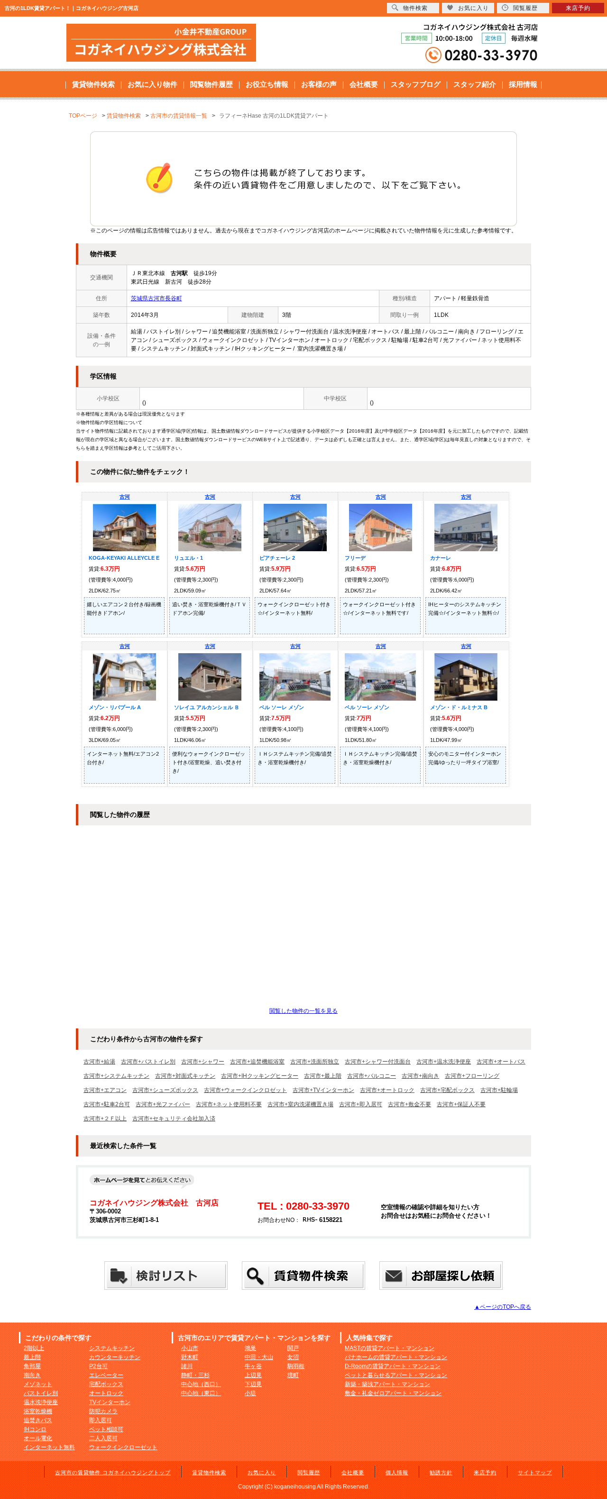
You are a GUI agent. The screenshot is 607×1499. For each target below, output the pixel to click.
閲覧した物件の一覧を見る (303, 1011)
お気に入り (262, 1472)
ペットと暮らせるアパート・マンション (396, 1375)
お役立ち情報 (267, 84)
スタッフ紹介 (474, 84)
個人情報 (397, 1472)
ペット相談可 (106, 1429)
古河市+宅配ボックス (447, 1090)
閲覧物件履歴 (211, 84)
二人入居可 (103, 1438)
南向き (32, 1375)
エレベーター (106, 1375)
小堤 (250, 1393)
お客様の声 (319, 84)
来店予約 (485, 1472)
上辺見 (253, 1375)
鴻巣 (250, 1348)
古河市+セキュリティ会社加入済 (173, 1118)
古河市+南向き (420, 1076)
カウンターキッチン (114, 1357)
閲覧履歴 (308, 1472)
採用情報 (523, 84)
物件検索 (415, 8)
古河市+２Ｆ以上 (105, 1118)
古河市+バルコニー (371, 1076)
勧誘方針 (441, 1472)
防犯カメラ (103, 1411)
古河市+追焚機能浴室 (257, 1061)
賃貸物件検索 (93, 84)
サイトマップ (535, 1472)
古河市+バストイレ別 (148, 1061)
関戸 (293, 1348)
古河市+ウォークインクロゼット (245, 1090)
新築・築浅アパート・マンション (387, 1384)
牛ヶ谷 (253, 1366)
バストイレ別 (41, 1393)
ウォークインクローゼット (123, 1447)
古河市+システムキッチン (116, 1076)
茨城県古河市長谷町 (156, 298)
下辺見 (253, 1384)
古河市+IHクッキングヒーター (259, 1076)
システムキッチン (112, 1348)
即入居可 (100, 1420)
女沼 (293, 1357)
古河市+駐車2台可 (106, 1104)
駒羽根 (295, 1366)
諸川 (187, 1366)
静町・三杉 (195, 1375)
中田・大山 (259, 1357)
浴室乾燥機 (38, 1411)
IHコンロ (35, 1429)
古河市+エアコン (105, 1090)
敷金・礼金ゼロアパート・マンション (393, 1393)
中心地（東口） (201, 1393)
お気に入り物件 (152, 84)
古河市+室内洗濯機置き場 (300, 1104)
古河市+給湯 (99, 1061)
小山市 (189, 1348)
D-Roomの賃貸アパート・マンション (393, 1366)
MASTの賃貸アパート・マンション (389, 1348)
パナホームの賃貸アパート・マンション (396, 1357)
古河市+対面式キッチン (185, 1076)
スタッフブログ (416, 84)
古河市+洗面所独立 (314, 1061)
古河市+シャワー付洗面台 (378, 1061)
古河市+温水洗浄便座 (443, 1061)
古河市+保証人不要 (461, 1104)
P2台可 (98, 1366)
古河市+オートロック (387, 1090)
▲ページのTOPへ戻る (502, 1307)
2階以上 (34, 1348)
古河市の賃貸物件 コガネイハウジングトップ (113, 1472)
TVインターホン (109, 1402)
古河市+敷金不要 (409, 1104)
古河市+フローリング (472, 1076)
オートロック (106, 1393)
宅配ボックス (106, 1384)
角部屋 (32, 1366)
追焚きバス (38, 1420)
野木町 (189, 1357)
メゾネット (38, 1384)
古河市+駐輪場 (499, 1090)
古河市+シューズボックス (165, 1090)
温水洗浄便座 (41, 1402)
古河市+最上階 (322, 1076)
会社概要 (363, 84)
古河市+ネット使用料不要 (229, 1104)
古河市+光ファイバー (163, 1104)
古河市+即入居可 (360, 1104)
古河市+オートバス (501, 1061)
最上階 (32, 1357)
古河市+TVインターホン (323, 1090)
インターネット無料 (49, 1447)
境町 (293, 1375)
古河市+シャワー (202, 1061)
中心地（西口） (201, 1384)
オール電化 (38, 1438)
